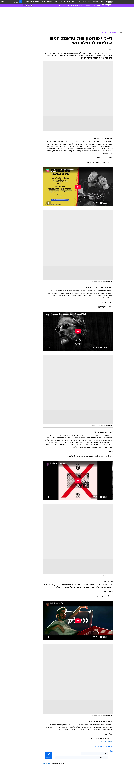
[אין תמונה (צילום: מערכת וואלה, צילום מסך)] (78, 97)
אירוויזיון (93, 5)
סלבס (78, 1)
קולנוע (83, 5)
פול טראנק (104, 741)
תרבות (84, 1)
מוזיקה (88, 5)
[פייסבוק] (24, 5)
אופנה (43, 1)
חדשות (102, 1)
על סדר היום (76, 5)
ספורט (96, 1)
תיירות (56, 1)
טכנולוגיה (49, 1)
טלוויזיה (98, 5)
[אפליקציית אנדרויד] (31, 5)
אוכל (68, 1)
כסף (73, 1)
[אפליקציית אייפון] (29, 5)
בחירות (90, 1)
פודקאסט (69, 5)
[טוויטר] (26, 5)
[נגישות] (2, 2)
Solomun (110, 741)
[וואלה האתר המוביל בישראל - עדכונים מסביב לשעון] (109, 2)
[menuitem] (101, 2)
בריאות (63, 1)
